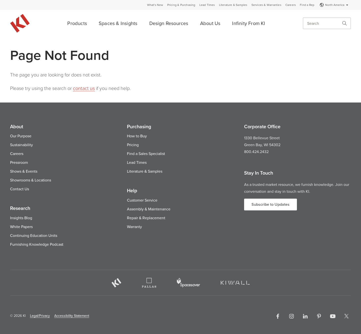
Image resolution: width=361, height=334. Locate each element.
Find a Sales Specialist (146, 153)
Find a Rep (307, 5)
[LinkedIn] (305, 316)
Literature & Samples (233, 5)
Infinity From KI (248, 23)
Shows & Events (23, 171)
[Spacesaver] (188, 282)
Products (77, 23)
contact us (84, 88)
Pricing (133, 144)
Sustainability (21, 144)
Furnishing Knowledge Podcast (36, 244)
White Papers (21, 226)
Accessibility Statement (71, 315)
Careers (290, 5)
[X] (346, 316)
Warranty (134, 226)
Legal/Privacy (40, 315)
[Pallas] (149, 283)
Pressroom (19, 162)
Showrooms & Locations (30, 180)
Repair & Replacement (146, 217)
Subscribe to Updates (270, 204)
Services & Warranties (266, 5)
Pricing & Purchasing (181, 5)
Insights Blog (21, 217)
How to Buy (137, 136)
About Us (210, 23)
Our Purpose (20, 136)
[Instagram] (291, 316)
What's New (155, 5)
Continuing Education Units (33, 235)
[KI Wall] (235, 283)
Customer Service (142, 200)
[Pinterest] (319, 316)
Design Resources (168, 23)
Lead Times (207, 5)
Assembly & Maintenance (148, 209)
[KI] (116, 282)
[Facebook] (277, 316)
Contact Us (19, 189)
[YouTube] (332, 316)
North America (334, 5)
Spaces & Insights (118, 23)
